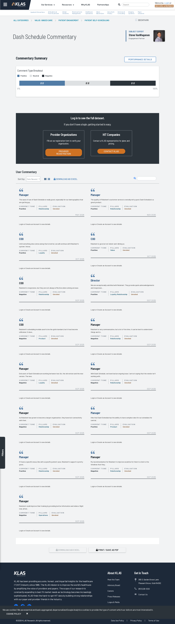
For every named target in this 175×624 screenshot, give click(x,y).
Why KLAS (85, 4)
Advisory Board (113, 585)
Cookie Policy (13, 613)
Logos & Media (113, 602)
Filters (2, 452)
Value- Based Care (43, 20)
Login (21, 224)
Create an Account (32, 224)
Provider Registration (63, 152)
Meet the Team (113, 579)
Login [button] (166, 3)
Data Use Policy (117, 620)
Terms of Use (153, 620)
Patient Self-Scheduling (97, 20)
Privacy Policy (136, 620)
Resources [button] (67, 4)
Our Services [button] (47, 4)
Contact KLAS (111, 151)
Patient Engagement (69, 20)
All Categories (20, 20)
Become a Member (164, 6)
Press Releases (113, 596)
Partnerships (103, 4)
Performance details (140, 59)
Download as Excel (66, 179)
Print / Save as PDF (108, 550)
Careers (110, 591)
